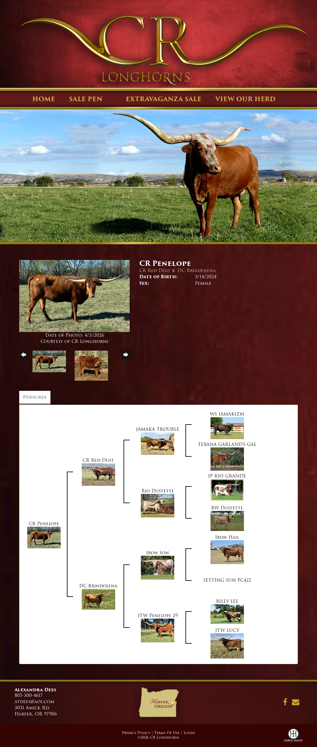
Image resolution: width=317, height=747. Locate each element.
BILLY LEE (227, 601)
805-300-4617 (29, 695)
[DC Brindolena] (98, 599)
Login (189, 733)
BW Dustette (227, 507)
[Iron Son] (157, 567)
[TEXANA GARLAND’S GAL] (227, 459)
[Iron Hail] (227, 551)
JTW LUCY (227, 630)
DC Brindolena (197, 270)
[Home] (158, 704)
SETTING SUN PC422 (227, 580)
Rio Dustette (157, 490)
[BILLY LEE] (227, 614)
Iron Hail (227, 537)
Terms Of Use (167, 733)
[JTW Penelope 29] (157, 630)
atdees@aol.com (34, 701)
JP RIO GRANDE (227, 476)
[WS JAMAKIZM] (227, 428)
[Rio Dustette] (157, 505)
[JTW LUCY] (227, 645)
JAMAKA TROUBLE (157, 429)
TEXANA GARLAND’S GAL (227, 444)
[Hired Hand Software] (293, 737)
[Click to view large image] (74, 295)
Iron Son (157, 552)
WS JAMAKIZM (227, 414)
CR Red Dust (155, 270)
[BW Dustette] (227, 520)
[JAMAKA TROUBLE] (157, 443)
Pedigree (35, 397)
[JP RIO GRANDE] (227, 489)
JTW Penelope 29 (158, 615)
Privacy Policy (136, 733)
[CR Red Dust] (98, 474)
